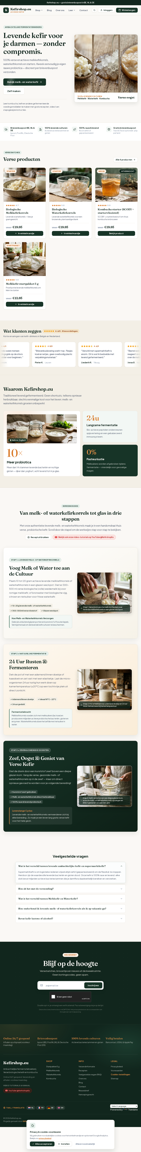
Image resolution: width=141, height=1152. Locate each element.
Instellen (65, 1144)
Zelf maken (14, 91)
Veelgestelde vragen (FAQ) (90, 1074)
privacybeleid (78, 1009)
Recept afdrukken (40, 537)
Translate (133, 1109)
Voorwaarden (117, 1070)
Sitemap (114, 1078)
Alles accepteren (43, 1144)
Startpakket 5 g (52, 1066)
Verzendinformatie (87, 1066)
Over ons (60, 10)
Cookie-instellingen (120, 1074)
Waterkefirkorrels (53, 1074)
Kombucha (51, 1078)
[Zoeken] (94, 10)
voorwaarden (94, 1009)
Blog (49, 10)
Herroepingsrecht (86, 1094)
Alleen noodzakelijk (85, 1144)
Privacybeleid (117, 1066)
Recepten (83, 1070)
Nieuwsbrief (84, 1090)
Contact (83, 10)
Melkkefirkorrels (53, 1070)
